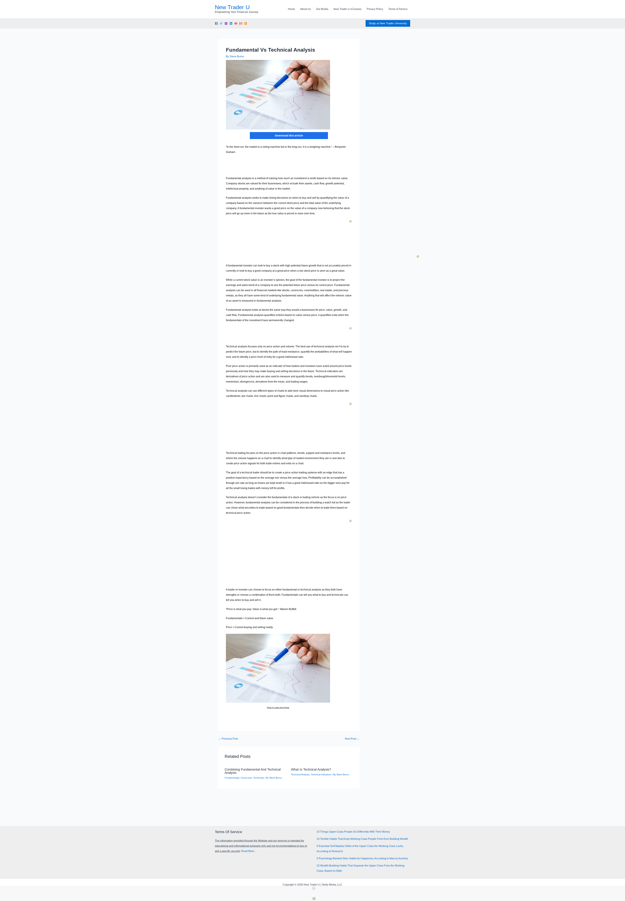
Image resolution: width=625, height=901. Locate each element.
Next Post (352, 739)
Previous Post (228, 739)
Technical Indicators (321, 774)
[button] (388, 23)
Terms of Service (398, 9)
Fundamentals (232, 777)
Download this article (289, 135)
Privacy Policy (375, 9)
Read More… (249, 851)
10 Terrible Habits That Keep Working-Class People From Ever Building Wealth (362, 838)
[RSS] (245, 23)
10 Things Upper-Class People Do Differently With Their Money (353, 831)
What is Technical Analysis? (311, 769)
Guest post (246, 777)
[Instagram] (226, 23)
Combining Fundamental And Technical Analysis (253, 771)
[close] (313, 888)
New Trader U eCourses (347, 9)
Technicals (258, 777)
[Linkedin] (230, 23)
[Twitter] (221, 23)
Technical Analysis (300, 774)
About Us (305, 9)
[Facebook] (216, 23)
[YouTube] (235, 23)
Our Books (322, 9)
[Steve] (240, 23)
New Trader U (232, 7)
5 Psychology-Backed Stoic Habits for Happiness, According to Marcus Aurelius (362, 858)
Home (291, 9)
